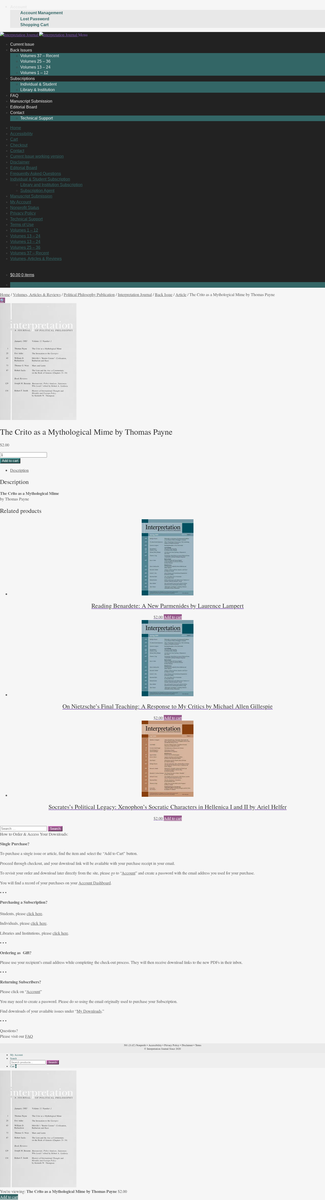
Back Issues (21, 50)
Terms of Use (22, 224)
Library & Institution (37, 90)
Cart (14, 139)
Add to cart (10, 461)
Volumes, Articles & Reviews (36, 258)
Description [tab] (19, 470)
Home (15, 128)
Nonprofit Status (24, 207)
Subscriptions (22, 78)
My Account (20, 202)
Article (180, 294)
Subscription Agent (37, 190)
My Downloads (89, 1011)
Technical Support (36, 118)
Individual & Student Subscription (40, 179)
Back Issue (163, 294)
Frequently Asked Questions (35, 173)
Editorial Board (23, 168)
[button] (2, 300)
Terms (198, 1045)
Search (13, 1058)
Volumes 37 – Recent (39, 56)
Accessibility (21, 134)
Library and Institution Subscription (51, 185)
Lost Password (34, 19)
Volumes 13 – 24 (35, 67)
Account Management (41, 13)
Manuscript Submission (31, 196)
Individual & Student (38, 84)
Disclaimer (19, 162)
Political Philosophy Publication (89, 294)
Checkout (18, 145)
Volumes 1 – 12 (24, 230)
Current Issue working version (37, 156)
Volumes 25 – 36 (35, 61)
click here (34, 913)
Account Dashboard (94, 882)
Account (18, 7)
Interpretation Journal (135, 294)
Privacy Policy (23, 213)
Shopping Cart (34, 25)
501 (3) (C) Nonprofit (135, 1045)
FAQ (29, 1036)
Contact (17, 112)
